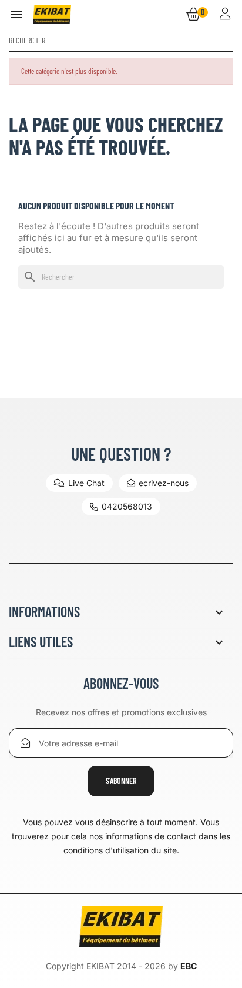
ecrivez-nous (164, 483)
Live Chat (86, 483)
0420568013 (127, 506)
